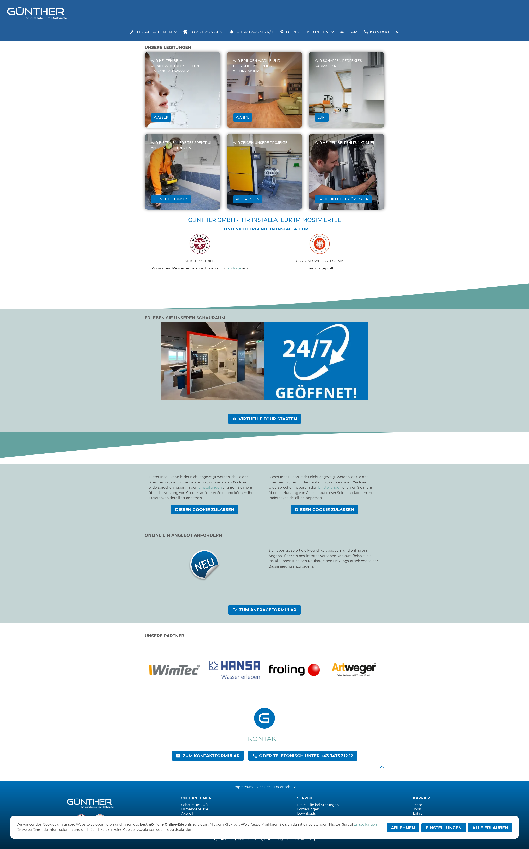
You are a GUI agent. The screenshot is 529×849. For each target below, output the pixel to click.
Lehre (418, 814)
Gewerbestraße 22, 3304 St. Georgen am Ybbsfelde (271, 839)
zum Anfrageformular (268, 609)
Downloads (306, 814)
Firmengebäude (194, 809)
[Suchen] (397, 32)
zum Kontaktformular (211, 755)
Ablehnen (403, 827)
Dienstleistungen (171, 199)
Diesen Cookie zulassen (204, 509)
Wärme (242, 117)
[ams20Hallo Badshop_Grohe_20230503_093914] (212, 361)
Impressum (243, 787)
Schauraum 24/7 (194, 805)
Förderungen (308, 809)
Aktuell (187, 814)
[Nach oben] (381, 767)
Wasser (161, 117)
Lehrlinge (233, 268)
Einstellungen (210, 487)
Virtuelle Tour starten (268, 418)
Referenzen (247, 199)
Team (417, 805)
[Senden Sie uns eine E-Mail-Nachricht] (309, 839)
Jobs (417, 809)
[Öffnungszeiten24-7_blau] (316, 361)
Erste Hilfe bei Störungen (343, 199)
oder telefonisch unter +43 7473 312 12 (306, 755)
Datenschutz (285, 787)
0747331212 (224, 839)
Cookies (263, 787)
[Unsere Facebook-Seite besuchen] (314, 839)
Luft (322, 117)
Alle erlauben (490, 827)
